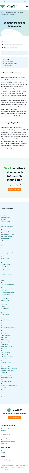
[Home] (1, 12)
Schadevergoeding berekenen (8, 14)
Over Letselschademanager (8, 429)
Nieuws (3, 452)
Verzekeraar (4, 443)
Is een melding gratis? (7, 65)
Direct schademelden (14, 417)
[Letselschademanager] (8, 6)
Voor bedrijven (5, 438)
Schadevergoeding (7, 12)
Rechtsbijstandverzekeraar (8, 441)
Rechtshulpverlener (6, 440)
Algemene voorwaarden (18, 467)
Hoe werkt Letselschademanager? (10, 63)
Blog (2, 451)
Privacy (6, 470)
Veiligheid (3, 430)
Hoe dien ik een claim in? (8, 61)
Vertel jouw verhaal (14, 189)
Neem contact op (5, 460)
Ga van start (22, 53)
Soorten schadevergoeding (17, 12)
